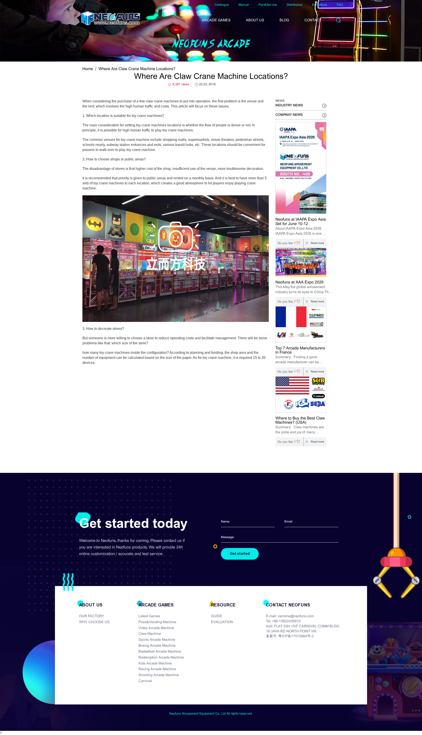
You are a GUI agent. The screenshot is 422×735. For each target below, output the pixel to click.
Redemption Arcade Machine (161, 657)
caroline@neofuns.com (296, 616)
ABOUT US (255, 20)
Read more (317, 243)
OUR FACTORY (91, 616)
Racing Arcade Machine (157, 669)
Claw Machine (149, 633)
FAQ (340, 5)
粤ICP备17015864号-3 (296, 636)
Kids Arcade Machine (155, 663)
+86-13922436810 (286, 621)
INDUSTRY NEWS (289, 105)
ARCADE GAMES (216, 20)
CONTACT (313, 20)
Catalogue (222, 5)
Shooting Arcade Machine (158, 675)
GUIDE (216, 616)
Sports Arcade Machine (156, 639)
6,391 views (181, 84)
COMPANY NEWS (289, 114)
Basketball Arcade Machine (159, 651)
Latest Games (149, 616)
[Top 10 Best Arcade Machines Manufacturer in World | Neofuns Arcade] (110, 18)
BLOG (284, 20)
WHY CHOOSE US (94, 622)
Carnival (145, 681)
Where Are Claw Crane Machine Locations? (136, 69)
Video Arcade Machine (156, 628)
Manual (243, 5)
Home (87, 69)
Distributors (294, 5)
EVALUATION (222, 622)
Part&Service (267, 5)
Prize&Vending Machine (157, 622)
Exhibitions (319, 5)
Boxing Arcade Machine (157, 645)
